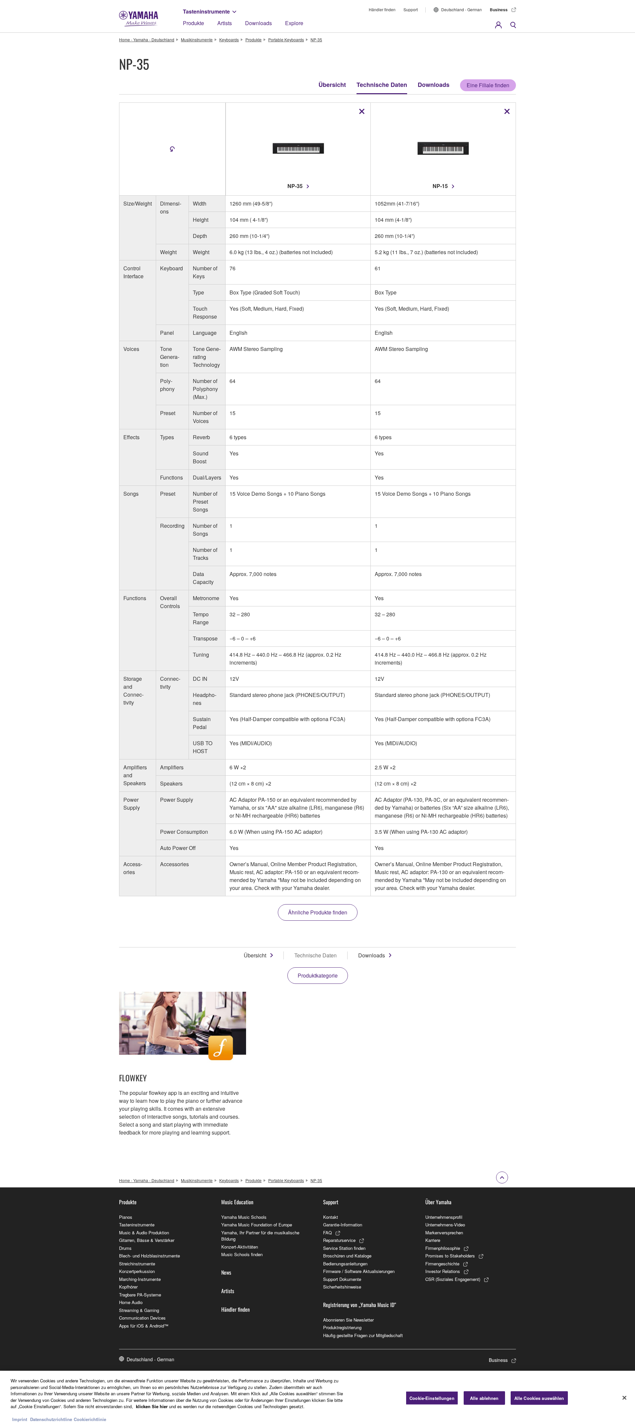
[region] (317, 1398)
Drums (125, 1248)
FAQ (327, 1232)
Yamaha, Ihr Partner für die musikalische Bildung (260, 1235)
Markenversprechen (444, 1232)
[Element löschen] (362, 111)
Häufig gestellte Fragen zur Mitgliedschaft (363, 1335)
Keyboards (229, 39)
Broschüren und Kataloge (347, 1256)
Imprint (19, 1419)
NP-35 (316, 39)
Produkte (193, 23)
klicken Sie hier (152, 1406)
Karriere (432, 1240)
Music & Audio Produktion (144, 1232)
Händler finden (382, 9)
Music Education (237, 1202)
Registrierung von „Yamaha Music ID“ (359, 1305)
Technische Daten (382, 84)
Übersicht (332, 84)
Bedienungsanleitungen (345, 1263)
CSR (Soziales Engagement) (452, 1279)
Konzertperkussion (137, 1271)
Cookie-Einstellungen (431, 1398)
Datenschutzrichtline (51, 1419)
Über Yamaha (438, 1202)
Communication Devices (142, 1318)
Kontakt (330, 1217)
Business (499, 10)
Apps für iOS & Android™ (143, 1326)
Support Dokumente (342, 1279)
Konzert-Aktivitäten (239, 1247)
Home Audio (131, 1302)
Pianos (125, 1217)
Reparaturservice (339, 1240)
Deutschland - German (461, 9)
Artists (224, 23)
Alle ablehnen (484, 1398)
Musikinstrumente (197, 39)
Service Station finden (344, 1248)
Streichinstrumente (137, 1263)
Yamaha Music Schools (244, 1217)
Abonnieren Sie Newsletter (348, 1320)
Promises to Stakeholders (450, 1256)
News (226, 1272)
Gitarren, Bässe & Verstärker (146, 1240)
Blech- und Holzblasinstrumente (149, 1256)
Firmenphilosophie (442, 1248)
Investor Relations (442, 1271)
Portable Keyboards (286, 39)
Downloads (258, 23)
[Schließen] (624, 1397)
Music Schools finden (242, 1254)
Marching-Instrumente (140, 1279)
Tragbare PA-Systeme (140, 1294)
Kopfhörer (128, 1287)
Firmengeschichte (442, 1263)
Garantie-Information (342, 1224)
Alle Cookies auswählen (539, 1398)
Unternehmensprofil (443, 1217)
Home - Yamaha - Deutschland (146, 39)
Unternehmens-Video (445, 1224)
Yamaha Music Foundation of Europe (256, 1224)
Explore (294, 23)
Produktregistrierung (342, 1327)
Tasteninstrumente (206, 11)
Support (410, 9)
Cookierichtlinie (90, 1419)
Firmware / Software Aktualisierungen (359, 1271)
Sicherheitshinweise (342, 1287)
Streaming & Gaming (139, 1310)
